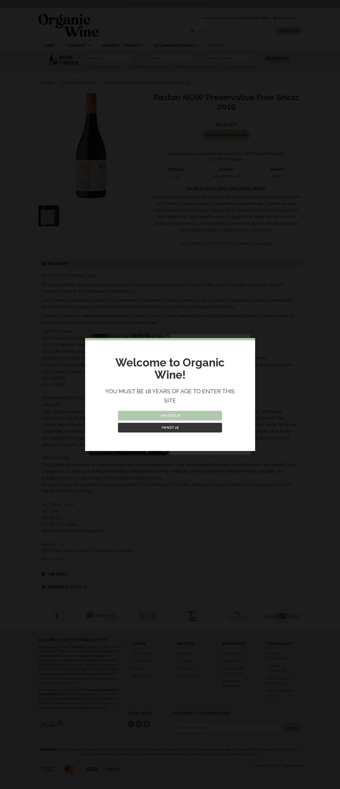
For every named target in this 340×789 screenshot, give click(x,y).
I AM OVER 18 (170, 415)
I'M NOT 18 (170, 428)
